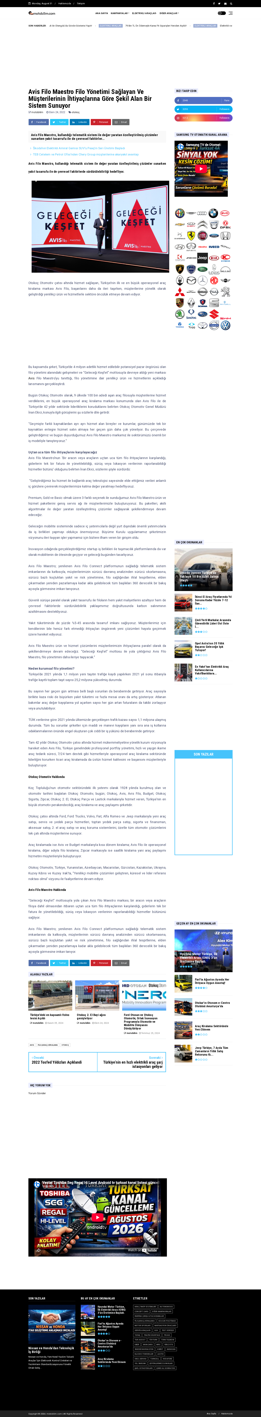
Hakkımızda (64, 3)
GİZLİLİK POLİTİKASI (167, 1321)
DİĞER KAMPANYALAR (161, 1311)
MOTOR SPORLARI (143, 1325)
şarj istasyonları (144, 1368)
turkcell (154, 1359)
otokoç (76, 112)
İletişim (81, 3)
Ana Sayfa (211, 1414)
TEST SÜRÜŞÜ (168, 1330)
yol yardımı (140, 1363)
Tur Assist (140, 1340)
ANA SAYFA (101, 13)
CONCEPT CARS (141, 1311)
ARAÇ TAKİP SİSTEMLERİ (145, 1307)
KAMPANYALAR (119, 13)
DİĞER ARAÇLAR (168, 13)
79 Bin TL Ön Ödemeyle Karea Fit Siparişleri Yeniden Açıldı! (90, 25)
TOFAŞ (137, 1335)
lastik (160, 1354)
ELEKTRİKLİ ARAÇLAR (139, 26)
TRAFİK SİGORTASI (152, 1335)
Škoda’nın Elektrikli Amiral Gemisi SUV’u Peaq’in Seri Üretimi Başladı (79, 148)
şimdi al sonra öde (165, 1368)
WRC (158, 1345)
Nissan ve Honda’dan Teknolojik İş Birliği (51, 1350)
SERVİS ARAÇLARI (143, 1330)
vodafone (167, 1359)
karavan (171, 1349)
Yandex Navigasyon (144, 1349)
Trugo (167, 1335)
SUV (156, 1330)
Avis (31, 378)
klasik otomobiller (144, 1354)
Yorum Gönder (37, 1093)
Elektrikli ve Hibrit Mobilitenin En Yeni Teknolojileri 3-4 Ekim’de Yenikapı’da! (193, 25)
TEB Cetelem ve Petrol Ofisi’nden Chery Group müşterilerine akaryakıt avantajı (86, 154)
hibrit (160, 1349)
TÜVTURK (153, 1340)
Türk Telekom (167, 1340)
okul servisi (140, 1359)
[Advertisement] (130, 55)
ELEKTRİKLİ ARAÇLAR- (144, 13)
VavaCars (148, 1345)
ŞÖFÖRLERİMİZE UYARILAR (161, 1363)
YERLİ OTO (168, 1345)
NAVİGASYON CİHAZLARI (165, 1325)
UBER (137, 1345)
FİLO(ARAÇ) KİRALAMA (48, 1045)
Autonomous (166, 1307)
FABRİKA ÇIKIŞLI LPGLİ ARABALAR (149, 1316)
